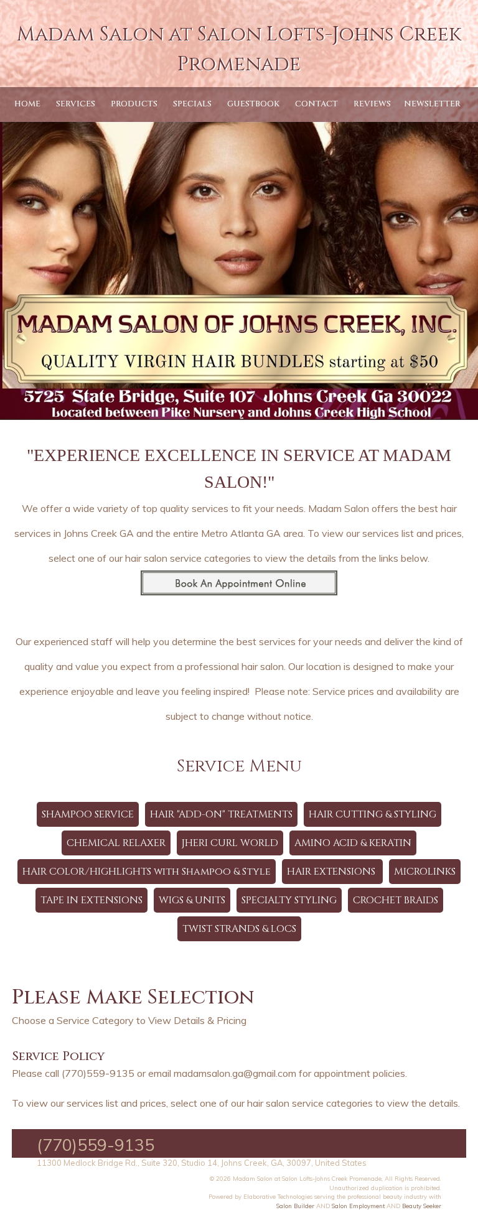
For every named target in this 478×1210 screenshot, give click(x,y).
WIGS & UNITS (192, 900)
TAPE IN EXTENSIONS (91, 900)
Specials (192, 103)
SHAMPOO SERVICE (88, 814)
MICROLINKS (425, 871)
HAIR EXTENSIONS (332, 871)
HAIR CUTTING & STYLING (372, 814)
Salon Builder (295, 1205)
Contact (316, 103)
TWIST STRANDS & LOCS (239, 929)
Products (134, 103)
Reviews (372, 103)
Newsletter (432, 103)
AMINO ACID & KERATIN (352, 843)
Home (27, 103)
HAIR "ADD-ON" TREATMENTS (221, 814)
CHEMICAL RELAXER (116, 843)
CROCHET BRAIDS (395, 900)
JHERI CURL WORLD (230, 843)
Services (75, 103)
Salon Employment (358, 1205)
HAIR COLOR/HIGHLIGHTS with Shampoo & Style (146, 871)
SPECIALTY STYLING (289, 900)
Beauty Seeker (421, 1205)
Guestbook (253, 103)
